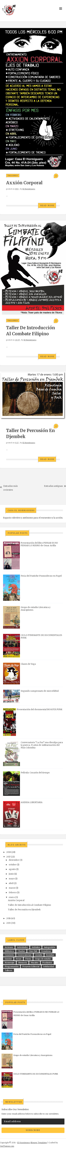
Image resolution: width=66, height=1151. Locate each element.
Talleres (13, 176)
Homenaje (9, 962)
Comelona (46, 951)
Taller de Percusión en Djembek (24, 909)
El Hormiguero (28, 189)
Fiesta (28, 959)
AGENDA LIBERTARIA (31, 802)
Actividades (22, 947)
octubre (12, 864)
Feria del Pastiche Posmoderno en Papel (41, 576)
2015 (8, 923)
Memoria (22, 962)
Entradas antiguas (53, 486)
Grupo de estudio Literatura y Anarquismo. (33, 1055)
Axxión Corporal (24, 183)
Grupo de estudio (43, 959)
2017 (8, 856)
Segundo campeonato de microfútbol (40, 691)
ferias (18, 959)
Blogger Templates (39, 1142)
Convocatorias (24, 955)
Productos (47, 962)
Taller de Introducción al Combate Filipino (29, 905)
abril (11, 883)
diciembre (14, 860)
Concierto (9, 955)
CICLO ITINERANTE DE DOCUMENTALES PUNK (35, 1074)
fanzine (8, 959)
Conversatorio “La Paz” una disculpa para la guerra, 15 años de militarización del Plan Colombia (42, 745)
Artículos (36, 947)
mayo (12, 878)
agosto (12, 869)
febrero (12, 892)
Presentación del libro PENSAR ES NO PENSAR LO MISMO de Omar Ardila (39, 544)
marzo (12, 888)
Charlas (21, 951)
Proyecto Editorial (30, 966)
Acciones (9, 947)
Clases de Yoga (28, 664)
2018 (8, 852)
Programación (11, 966)
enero (12, 897)
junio (11, 874)
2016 (8, 918)
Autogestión (49, 947)
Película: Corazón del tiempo (35, 772)
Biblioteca (9, 951)
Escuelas (50, 955)
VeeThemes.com (7, 1146)
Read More (47, 205)
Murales (34, 962)
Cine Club (33, 951)
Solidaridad (48, 966)
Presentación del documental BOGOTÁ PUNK (39, 709)
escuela (38, 955)
